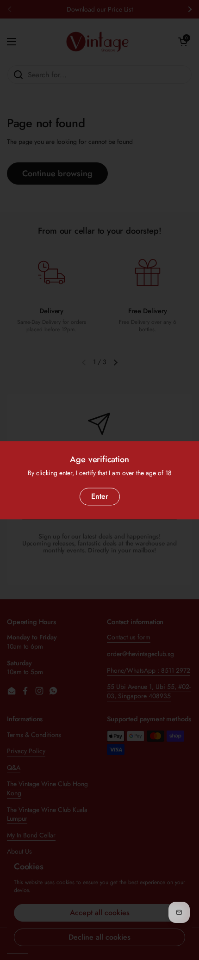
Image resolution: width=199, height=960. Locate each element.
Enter (99, 496)
